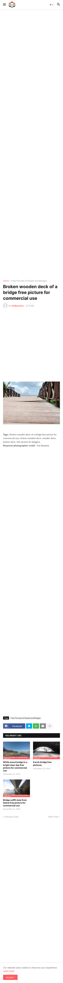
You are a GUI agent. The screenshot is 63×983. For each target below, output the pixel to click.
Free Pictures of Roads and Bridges (29, 281)
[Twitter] (29, 726)
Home (6, 281)
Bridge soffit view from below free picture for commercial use (15, 803)
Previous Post (11, 816)
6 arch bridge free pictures (42, 763)
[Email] (43, 726)
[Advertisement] (31, 144)
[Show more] (50, 726)
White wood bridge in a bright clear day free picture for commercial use (15, 766)
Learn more (8, 971)
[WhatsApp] (36, 726)
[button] (4, 4)
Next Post (53, 816)
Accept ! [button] (10, 977)
